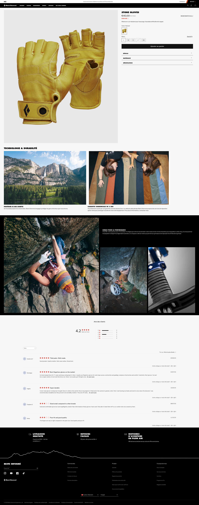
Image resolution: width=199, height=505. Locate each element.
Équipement (36, 5)
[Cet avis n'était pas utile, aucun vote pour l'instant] (174, 366)
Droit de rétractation (72, 480)
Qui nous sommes (61, 5)
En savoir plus (90, 377)
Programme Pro (161, 480)
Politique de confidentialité (40, 502)
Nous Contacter (160, 467)
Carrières (159, 476)
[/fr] (10, 5)
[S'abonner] (37, 468)
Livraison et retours (72, 476)
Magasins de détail (161, 484)
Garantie (114, 467)
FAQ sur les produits (117, 472)
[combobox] (29, 348)
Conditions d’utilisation (54, 502)
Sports (44, 5)
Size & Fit (189, 36)
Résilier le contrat (89, 502)
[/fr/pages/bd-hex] (5, 1)
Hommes (22, 5)
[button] (22, 5)
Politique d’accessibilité (67, 502)
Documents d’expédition (118, 489)
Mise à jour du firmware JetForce (120, 484)
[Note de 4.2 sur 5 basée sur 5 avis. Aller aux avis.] (125, 18)
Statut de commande (72, 467)
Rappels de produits (117, 476)
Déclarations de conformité (118, 480)
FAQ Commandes (71, 472)
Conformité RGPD (78, 502)
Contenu (51, 5)
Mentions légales (28, 502)
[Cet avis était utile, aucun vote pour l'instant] (171, 366)
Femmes (29, 5)
